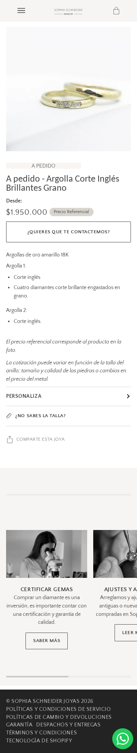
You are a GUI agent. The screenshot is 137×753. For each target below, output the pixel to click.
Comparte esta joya (40, 439)
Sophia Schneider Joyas (45, 701)
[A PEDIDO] (68, 89)
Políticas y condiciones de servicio (58, 709)
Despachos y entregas (68, 725)
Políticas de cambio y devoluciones (59, 717)
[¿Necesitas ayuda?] (122, 738)
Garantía (19, 725)
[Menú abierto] (29, 10)
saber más (46, 640)
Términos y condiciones (41, 733)
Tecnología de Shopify (39, 741)
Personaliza (23, 396)
